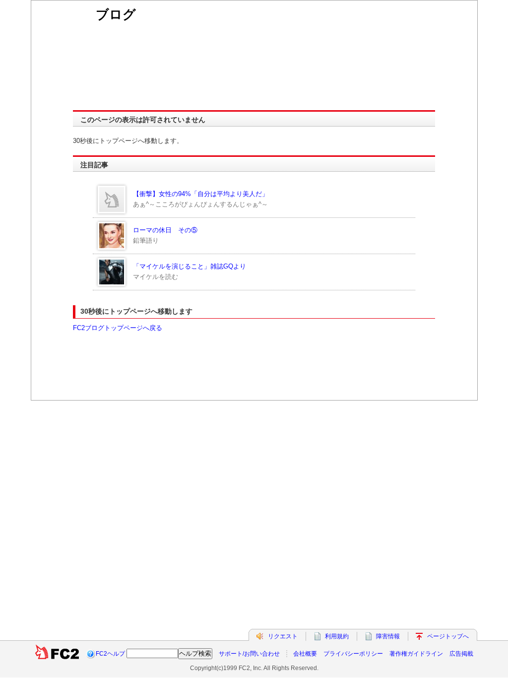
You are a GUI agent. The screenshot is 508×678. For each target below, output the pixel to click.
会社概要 (305, 653)
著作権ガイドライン (416, 653)
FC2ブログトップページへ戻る (117, 328)
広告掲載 (461, 653)
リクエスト (283, 636)
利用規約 (337, 636)
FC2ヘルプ (110, 653)
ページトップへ (448, 636)
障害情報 (388, 636)
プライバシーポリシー (353, 653)
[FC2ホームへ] (57, 653)
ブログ (116, 14)
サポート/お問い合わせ (249, 653)
